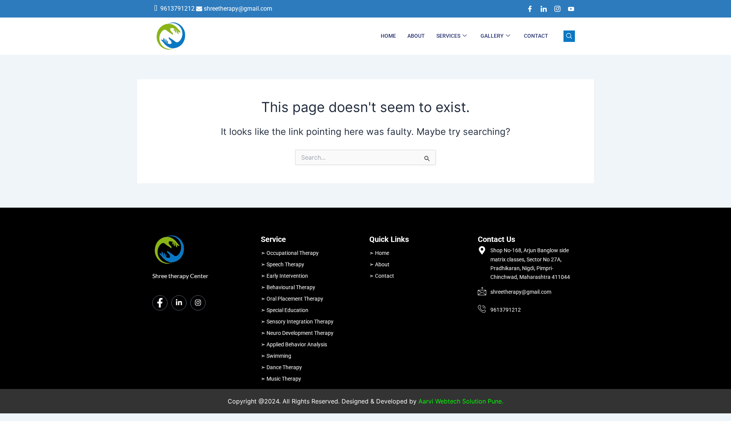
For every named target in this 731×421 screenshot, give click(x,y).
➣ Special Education (284, 310)
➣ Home (379, 253)
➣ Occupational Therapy (290, 253)
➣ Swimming (276, 356)
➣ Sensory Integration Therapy (297, 322)
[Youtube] (568, 8)
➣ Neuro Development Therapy (297, 333)
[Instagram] (554, 8)
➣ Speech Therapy (282, 264)
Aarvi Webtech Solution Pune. (460, 401)
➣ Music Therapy (281, 379)
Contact (536, 36)
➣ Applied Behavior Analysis (294, 344)
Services (448, 36)
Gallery (492, 36)
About (416, 36)
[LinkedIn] (541, 8)
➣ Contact (381, 276)
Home (388, 36)
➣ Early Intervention (284, 276)
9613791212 (177, 8)
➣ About (379, 264)
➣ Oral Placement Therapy (292, 299)
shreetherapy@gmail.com (238, 8)
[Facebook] (527, 8)
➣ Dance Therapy (281, 367)
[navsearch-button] (569, 36)
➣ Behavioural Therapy (288, 287)
